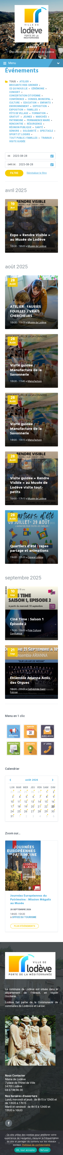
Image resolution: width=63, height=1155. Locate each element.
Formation (39, 113)
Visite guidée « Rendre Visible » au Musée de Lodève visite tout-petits (29, 485)
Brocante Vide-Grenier (23, 85)
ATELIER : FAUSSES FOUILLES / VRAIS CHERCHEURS (25, 311)
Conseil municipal (39, 99)
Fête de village (18, 113)
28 (18, 792)
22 (46, 806)
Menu (12, 63)
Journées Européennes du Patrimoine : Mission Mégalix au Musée (30, 899)
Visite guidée (17, 141)
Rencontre (16, 123)
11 (18, 801)
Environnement (19, 106)
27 (12, 792)
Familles (32, 109)
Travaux (46, 138)
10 (12, 801)
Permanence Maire (38, 120)
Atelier (24, 81)
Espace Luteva (35, 557)
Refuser (44, 1150)
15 (46, 801)
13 (32, 801)
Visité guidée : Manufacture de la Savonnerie (26, 370)
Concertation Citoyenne (24, 95)
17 (12, 806)
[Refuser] (58, 1142)
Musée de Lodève (37, 246)
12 (25, 801)
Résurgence (34, 123)
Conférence (16, 99)
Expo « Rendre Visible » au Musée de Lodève (30, 237)
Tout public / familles (23, 138)
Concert (14, 92)
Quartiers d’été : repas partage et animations (29, 548)
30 (32, 792)
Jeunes (27, 116)
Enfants (45, 102)
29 (25, 792)
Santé (39, 127)
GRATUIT (14, 116)
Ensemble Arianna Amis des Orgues (30, 680)
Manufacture (35, 381)
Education (29, 102)
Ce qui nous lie (18, 88)
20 (32, 806)
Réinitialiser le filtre (37, 173)
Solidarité (29, 130)
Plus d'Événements (24, 926)
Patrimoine (16, 120)
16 (52, 801)
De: (9, 156)
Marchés (41, 116)
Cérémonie (37, 88)
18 (18, 806)
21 (39, 806)
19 (25, 806)
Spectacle (46, 130)
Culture (14, 102)
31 (39, 792)
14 (39, 801)
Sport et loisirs (19, 134)
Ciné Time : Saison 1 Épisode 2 (27, 621)
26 (25, 811)
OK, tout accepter (25, 1150)
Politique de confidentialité (36, 1144)
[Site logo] (31, 41)
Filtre (14, 173)
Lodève (31, 47)
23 (52, 806)
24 (12, 811)
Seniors (14, 130)
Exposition (40, 106)
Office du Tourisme (24, 917)
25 (18, 811)
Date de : (12, 164)
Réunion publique (20, 127)
